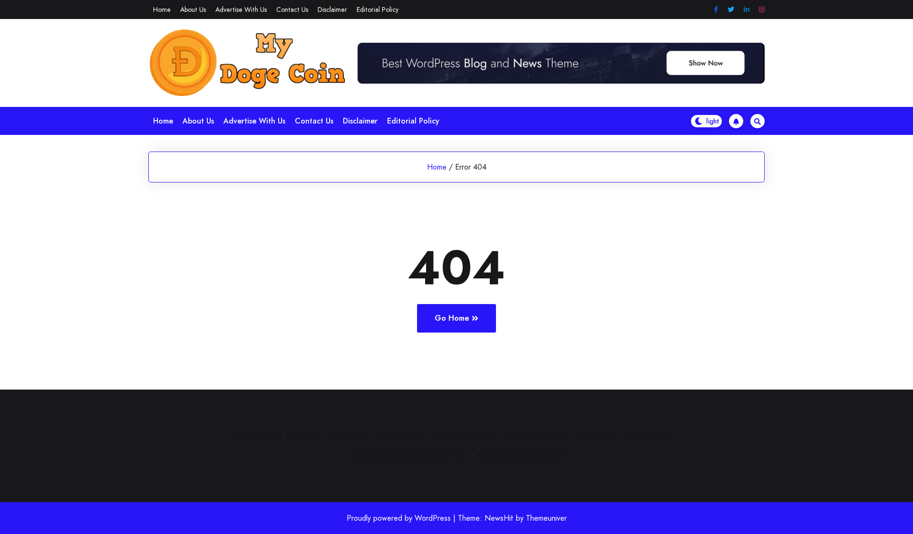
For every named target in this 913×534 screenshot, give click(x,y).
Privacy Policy (254, 436)
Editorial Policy (377, 9)
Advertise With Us (241, 9)
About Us (193, 9)
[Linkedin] (746, 9)
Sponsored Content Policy (520, 454)
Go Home (452, 318)
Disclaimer (332, 9)
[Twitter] (731, 9)
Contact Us (292, 9)
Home (162, 9)
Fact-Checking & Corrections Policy (408, 454)
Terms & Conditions (533, 436)
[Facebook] (716, 9)
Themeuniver (546, 518)
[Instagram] (762, 9)
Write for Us (399, 436)
